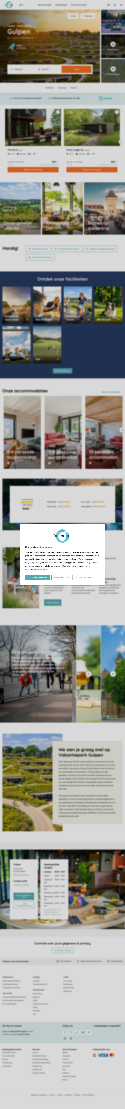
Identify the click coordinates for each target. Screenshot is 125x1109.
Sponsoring (66, 1066)
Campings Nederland (40, 984)
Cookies (59, 1095)
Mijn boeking (53, 602)
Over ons (65, 1059)
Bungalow (36, 997)
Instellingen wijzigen (63, 950)
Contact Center (23, 1034)
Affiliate (65, 1052)
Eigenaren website (38, 1073)
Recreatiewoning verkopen (41, 1063)
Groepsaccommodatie (40, 1004)
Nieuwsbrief (66, 1056)
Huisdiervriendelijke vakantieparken (14, 997)
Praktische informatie (68, 249)
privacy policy (40, 569)
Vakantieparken (7, 977)
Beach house (37, 994)
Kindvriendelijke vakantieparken (13, 1000)
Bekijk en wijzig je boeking (102, 249)
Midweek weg (67, 984)
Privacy (52, 1095)
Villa (34, 1014)
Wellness (65, 1073)
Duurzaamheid (67, 1063)
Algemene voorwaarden (39, 1095)
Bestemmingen (45, 5)
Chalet (35, 1000)
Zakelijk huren (37, 1069)
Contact (35, 1052)
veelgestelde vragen (18, 1031)
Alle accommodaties (111, 392)
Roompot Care (37, 1066)
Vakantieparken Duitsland (11, 988)
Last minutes (67, 981)
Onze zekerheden (8, 1056)
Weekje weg (67, 991)
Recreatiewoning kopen (40, 1059)
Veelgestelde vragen (39, 1056)
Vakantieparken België (10, 984)
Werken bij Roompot (69, 1076)
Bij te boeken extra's (9, 1052)
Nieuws (65, 1080)
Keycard (5, 1059)
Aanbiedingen (61, 5)
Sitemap (77, 1095)
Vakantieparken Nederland (11, 981)
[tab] (38, 674)
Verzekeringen (7, 1063)
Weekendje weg (68, 988)
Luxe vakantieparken (9, 1004)
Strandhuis (36, 1011)
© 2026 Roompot (88, 1095)
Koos (64, 1069)
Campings (36, 977)
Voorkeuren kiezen (84, 577)
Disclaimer (68, 1095)
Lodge (35, 1007)
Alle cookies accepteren (37, 577)
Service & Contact (79, 5)
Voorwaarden (6, 1066)
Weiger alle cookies (61, 577)
